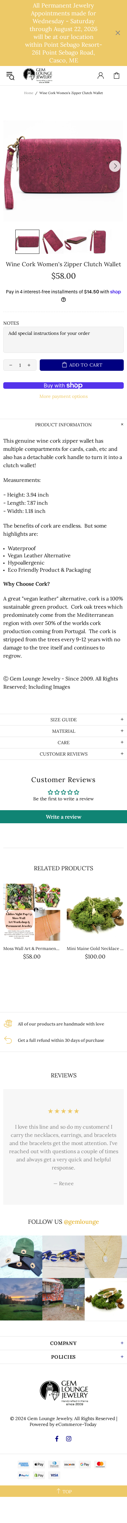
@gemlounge (81, 1221)
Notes (11, 323)
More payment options (63, 396)
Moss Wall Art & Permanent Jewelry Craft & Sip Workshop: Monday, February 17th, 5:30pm (31, 948)
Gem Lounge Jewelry (37, 75)
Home (28, 93)
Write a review (63, 816)
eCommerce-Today (76, 1424)
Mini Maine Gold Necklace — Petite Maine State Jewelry (95, 948)
